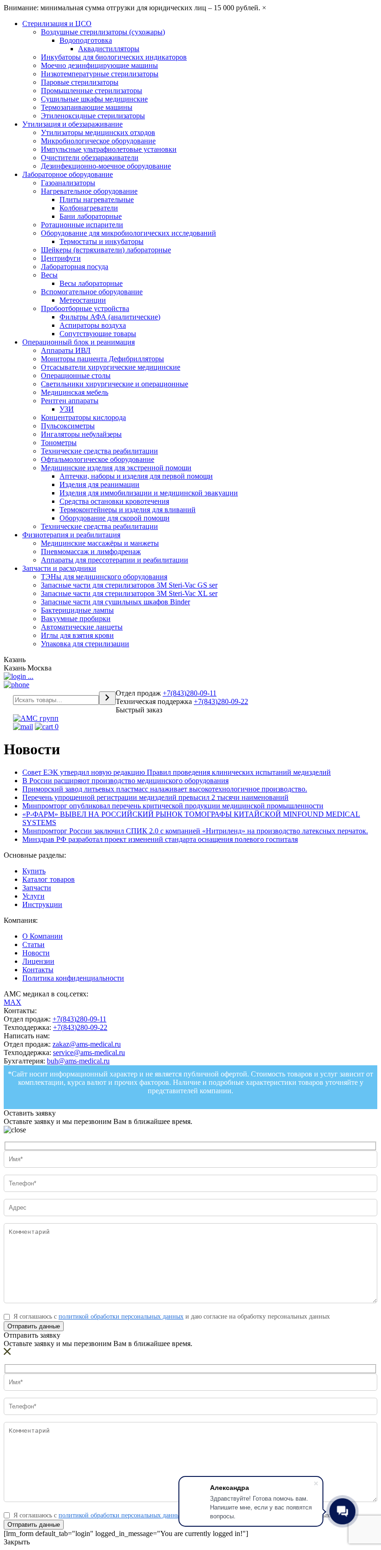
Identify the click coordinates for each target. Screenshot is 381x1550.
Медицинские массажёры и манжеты (100, 543)
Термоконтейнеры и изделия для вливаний (127, 510)
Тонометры (59, 443)
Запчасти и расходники (59, 568)
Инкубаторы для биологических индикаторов (114, 57)
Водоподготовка (85, 40)
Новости (36, 953)
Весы (49, 275)
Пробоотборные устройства (85, 308)
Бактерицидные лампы (77, 610)
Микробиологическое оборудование (98, 141)
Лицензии (38, 961)
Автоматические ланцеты (82, 627)
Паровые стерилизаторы (79, 82)
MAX (12, 1002)
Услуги (33, 896)
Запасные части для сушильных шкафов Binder (115, 602)
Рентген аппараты (70, 401)
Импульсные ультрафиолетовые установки (109, 149)
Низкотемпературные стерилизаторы (99, 74)
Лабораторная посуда (74, 267)
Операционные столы (76, 375)
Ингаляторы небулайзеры (81, 434)
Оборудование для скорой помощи (114, 518)
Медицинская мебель (74, 392)
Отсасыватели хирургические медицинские (110, 367)
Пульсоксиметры (68, 426)
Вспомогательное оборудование (92, 292)
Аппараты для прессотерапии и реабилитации (114, 560)
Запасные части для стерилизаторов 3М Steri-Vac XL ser (129, 593)
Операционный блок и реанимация (78, 342)
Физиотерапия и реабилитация (71, 535)
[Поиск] (107, 698)
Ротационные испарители (82, 225)
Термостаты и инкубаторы (101, 241)
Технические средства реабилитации (99, 451)
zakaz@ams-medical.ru (87, 1044)
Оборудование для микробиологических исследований (128, 233)
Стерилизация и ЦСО (57, 23)
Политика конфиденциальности (73, 978)
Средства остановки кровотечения (114, 501)
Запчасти (36, 888)
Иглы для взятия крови (77, 635)
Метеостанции (82, 300)
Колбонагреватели (88, 208)
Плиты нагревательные (96, 199)
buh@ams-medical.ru (78, 1061)
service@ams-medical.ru (89, 1052)
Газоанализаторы (68, 183)
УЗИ (66, 409)
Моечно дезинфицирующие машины (99, 65)
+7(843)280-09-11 (190, 693)
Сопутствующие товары (97, 334)
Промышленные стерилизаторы (91, 91)
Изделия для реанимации (99, 484)
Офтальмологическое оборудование (97, 459)
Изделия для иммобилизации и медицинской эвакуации (148, 493)
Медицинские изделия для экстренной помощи (116, 468)
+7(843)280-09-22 (221, 701)
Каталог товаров (48, 879)
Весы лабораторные (91, 283)
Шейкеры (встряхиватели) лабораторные (106, 250)
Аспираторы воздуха (92, 325)
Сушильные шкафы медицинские (94, 99)
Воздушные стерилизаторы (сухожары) (103, 32)
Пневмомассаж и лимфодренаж (91, 551)
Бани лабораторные (90, 216)
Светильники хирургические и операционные (114, 384)
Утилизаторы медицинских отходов (98, 132)
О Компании (42, 936)
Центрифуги (61, 258)
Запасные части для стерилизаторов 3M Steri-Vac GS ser (129, 585)
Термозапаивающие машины (86, 107)
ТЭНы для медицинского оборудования (104, 577)
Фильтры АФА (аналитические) (109, 317)
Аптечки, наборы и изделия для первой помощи (136, 476)
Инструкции (42, 904)
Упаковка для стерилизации (85, 644)
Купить (34, 871)
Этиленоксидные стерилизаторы (93, 116)
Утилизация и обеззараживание (72, 124)
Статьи (33, 944)
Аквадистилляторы (108, 49)
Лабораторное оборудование (67, 174)
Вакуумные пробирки (76, 619)
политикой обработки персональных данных (121, 1316)
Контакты (37, 970)
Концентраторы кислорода (83, 417)
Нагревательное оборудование (89, 191)
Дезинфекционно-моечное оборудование (106, 166)
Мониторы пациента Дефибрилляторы (102, 359)
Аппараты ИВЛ (66, 350)
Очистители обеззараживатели (89, 158)
